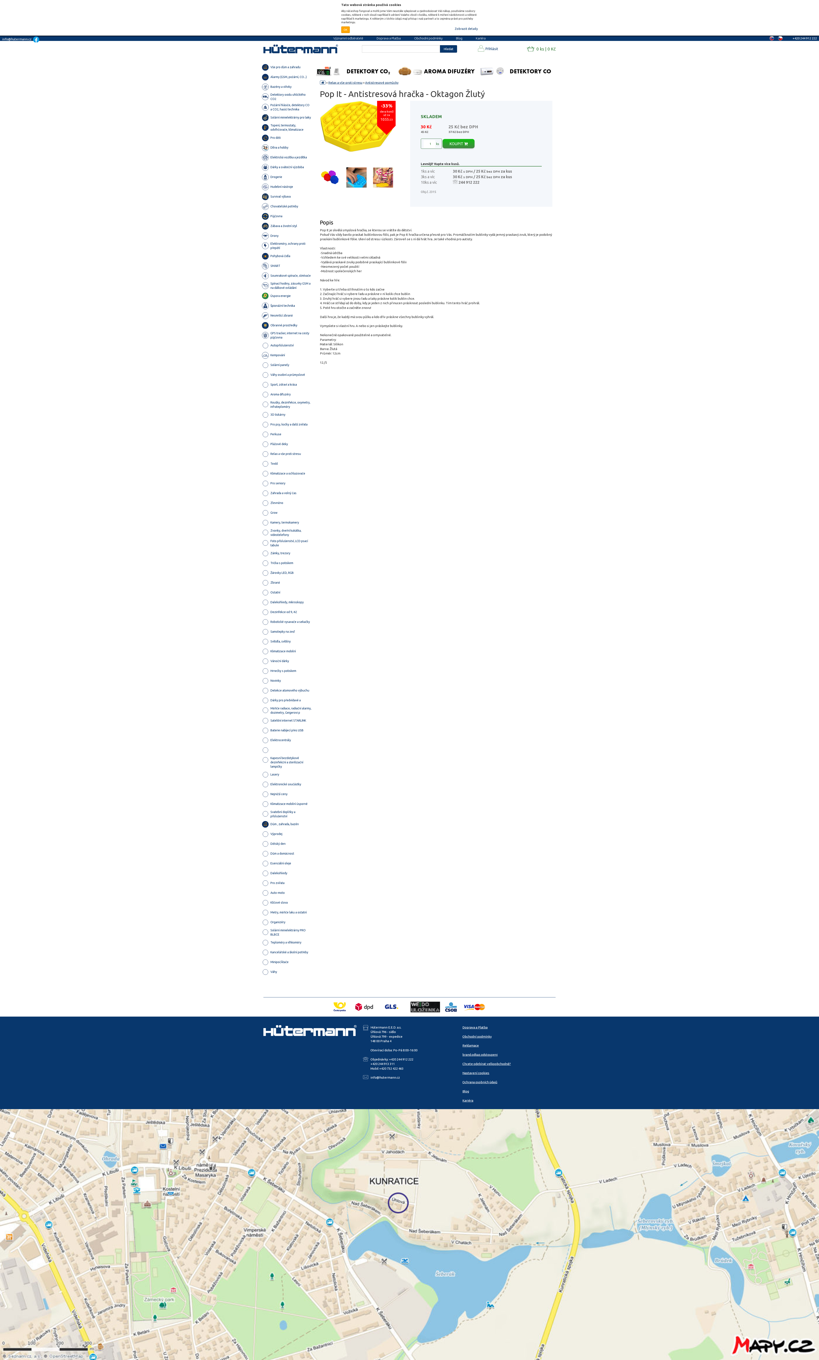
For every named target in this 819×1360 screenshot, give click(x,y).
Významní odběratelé (348, 38)
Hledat (448, 49)
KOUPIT (456, 144)
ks (437, 144)
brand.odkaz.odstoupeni (480, 1054)
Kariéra (481, 38)
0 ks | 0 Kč (546, 48)
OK (345, 29)
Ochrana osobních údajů (479, 1082)
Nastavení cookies (475, 1073)
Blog (459, 38)
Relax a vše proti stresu (345, 82)
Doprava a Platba (389, 38)
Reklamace (470, 1045)
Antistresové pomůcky (381, 82)
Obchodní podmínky (428, 38)
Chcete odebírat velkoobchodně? (486, 1064)
